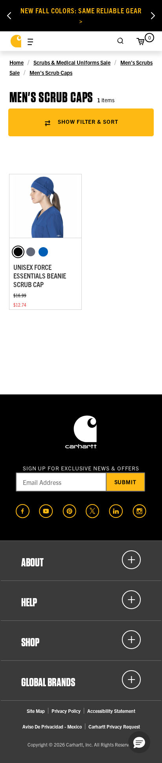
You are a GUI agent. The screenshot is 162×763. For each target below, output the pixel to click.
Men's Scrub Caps (50, 72)
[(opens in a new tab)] (22, 511)
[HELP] (81, 599)
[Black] (18, 252)
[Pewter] (30, 252)
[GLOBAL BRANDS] (81, 679)
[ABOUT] (81, 559)
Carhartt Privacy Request (114, 726)
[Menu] (30, 41)
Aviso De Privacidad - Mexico (52, 726)
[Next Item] (153, 16)
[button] (139, 742)
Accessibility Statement (111, 711)
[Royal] (43, 252)
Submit (125, 481)
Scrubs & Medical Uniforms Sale (71, 62)
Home (16, 62)
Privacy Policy (66, 711)
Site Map (36, 711)
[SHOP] (81, 639)
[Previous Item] (9, 16)
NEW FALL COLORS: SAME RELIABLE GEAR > (81, 15)
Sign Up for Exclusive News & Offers (81, 468)
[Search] (121, 41)
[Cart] (140, 41)
